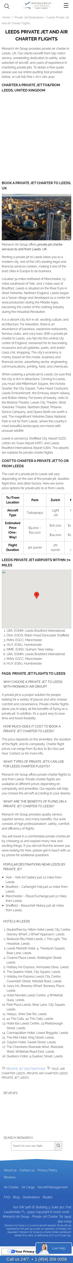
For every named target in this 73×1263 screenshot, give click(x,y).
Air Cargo (28, 1187)
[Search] (58, 1146)
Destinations (31, 1197)
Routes (48, 1197)
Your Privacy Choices (31, 1251)
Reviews (10, 1177)
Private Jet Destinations (29, 17)
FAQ (7, 1197)
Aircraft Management (53, 1187)
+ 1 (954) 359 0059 (49, 1259)
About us (10, 1170)
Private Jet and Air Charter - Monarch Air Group (36, 5)
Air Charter (11, 1187)
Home (6, 17)
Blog (16, 1197)
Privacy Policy (47, 1170)
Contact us (27, 1170)
